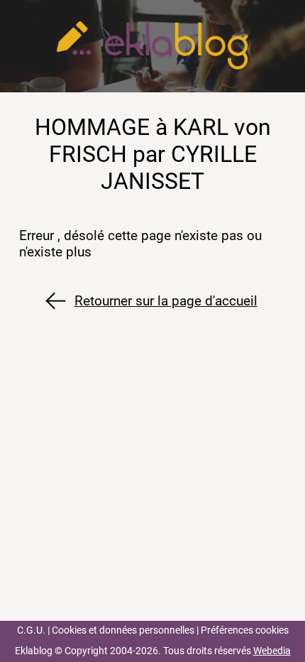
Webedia (272, 651)
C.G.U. (31, 630)
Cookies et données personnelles (123, 630)
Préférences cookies (245, 630)
